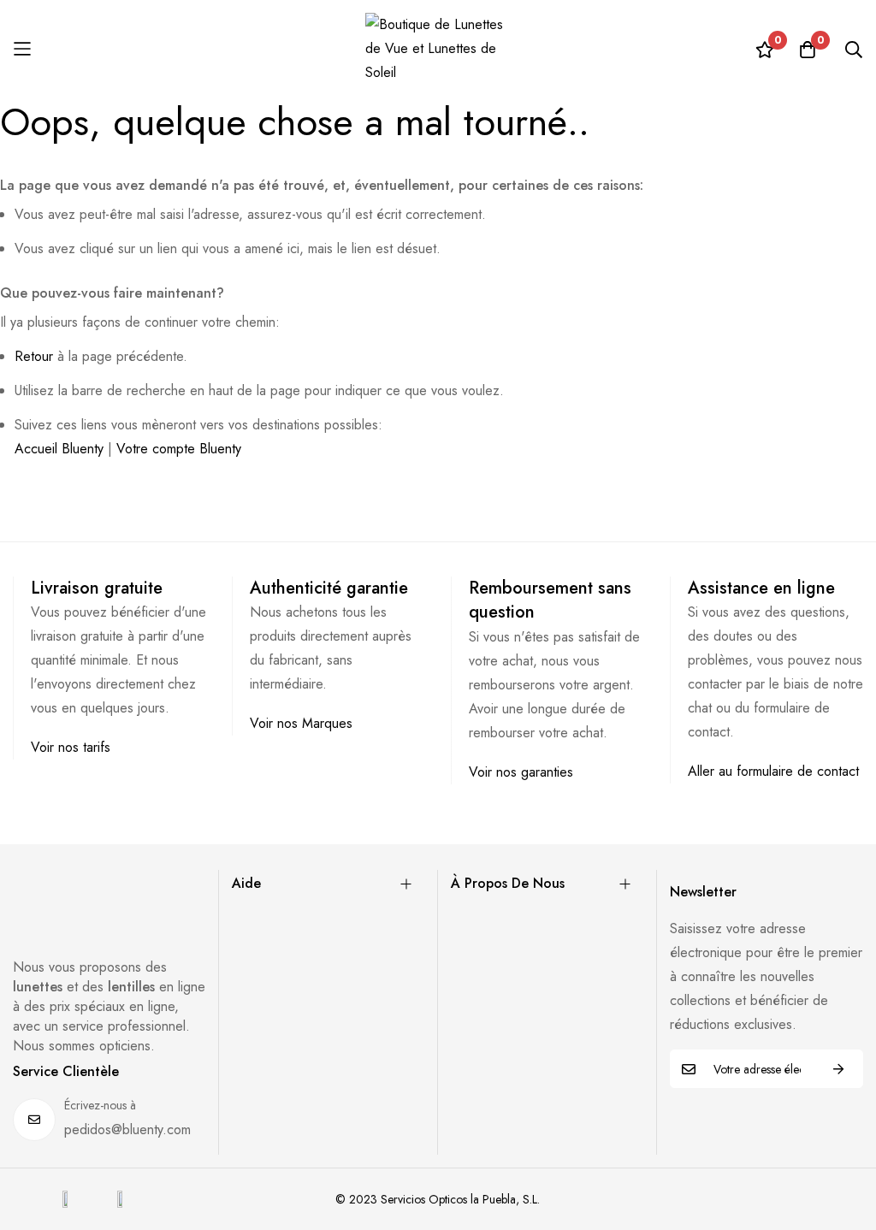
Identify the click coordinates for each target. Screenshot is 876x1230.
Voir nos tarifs (70, 747)
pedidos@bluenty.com (127, 1129)
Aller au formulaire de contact (773, 771)
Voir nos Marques (301, 723)
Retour (34, 356)
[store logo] (438, 49)
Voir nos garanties (521, 772)
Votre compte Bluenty (178, 448)
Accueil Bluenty (59, 448)
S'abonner (838, 1068)
